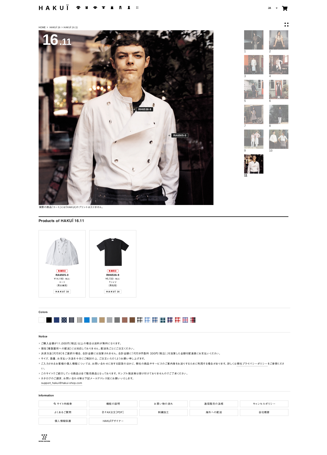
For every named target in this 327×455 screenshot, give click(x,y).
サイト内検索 (64, 403)
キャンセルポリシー (264, 403)
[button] (272, 8)
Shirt (95, 7)
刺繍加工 (163, 412)
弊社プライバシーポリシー (252, 363)
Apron (112, 7)
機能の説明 (113, 403)
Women (129, 7)
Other (137, 7)
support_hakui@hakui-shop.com (61, 383)
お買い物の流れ (163, 403)
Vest (86, 7)
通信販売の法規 (213, 403)
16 (62, 291)
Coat (78, 7)
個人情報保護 (63, 421)
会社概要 (264, 412)
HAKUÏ (55, 8)
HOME (42, 27)
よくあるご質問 (62, 412)
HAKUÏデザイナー (113, 421)
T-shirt (103, 7)
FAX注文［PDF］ (114, 412)
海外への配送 (214, 412)
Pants (120, 7)
